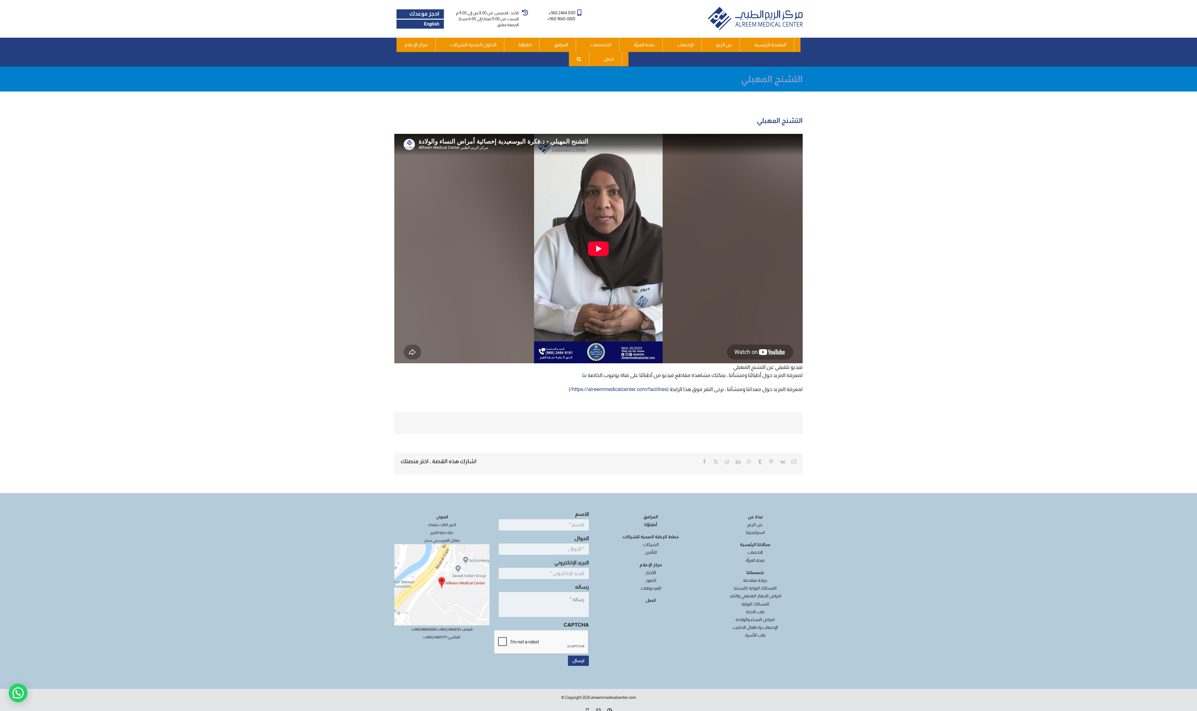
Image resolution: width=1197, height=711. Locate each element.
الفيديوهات (651, 588)
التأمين (651, 552)
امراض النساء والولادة (755, 619)
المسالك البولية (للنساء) (755, 588)
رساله (581, 587)
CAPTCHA (576, 625)
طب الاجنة (755, 611)
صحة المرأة (755, 560)
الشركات (651, 544)
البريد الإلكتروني (570, 563)
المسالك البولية (755, 603)
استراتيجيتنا (755, 532)
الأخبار (651, 572)
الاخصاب (755, 552)
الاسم (581, 514)
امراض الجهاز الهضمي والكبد (755, 595)
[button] (579, 59)
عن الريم (755, 524)
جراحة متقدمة (755, 580)
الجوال (580, 538)
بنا (584, 375)
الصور (651, 580)
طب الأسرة (755, 635)
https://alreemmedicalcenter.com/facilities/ (618, 389)
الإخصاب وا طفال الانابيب (755, 627)
